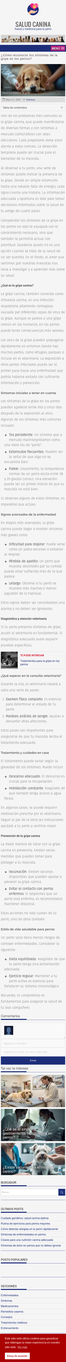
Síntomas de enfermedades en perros (23, 1234)
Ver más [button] (22, 1347)
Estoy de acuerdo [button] (17, 1356)
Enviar (33, 1060)
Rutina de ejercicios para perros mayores (25, 1223)
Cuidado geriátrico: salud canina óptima (25, 1218)
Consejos (6, 1316)
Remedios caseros (12, 1311)
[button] (58, 48)
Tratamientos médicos (14, 1322)
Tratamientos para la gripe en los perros (40, 662)
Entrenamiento (9, 1328)
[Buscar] (61, 1192)
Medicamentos (9, 1306)
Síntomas (30, 99)
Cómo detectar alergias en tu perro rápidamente (29, 1228)
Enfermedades (9, 1295)
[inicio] (33, 14)
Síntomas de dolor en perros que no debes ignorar (31, 1245)
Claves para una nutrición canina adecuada (27, 1239)
